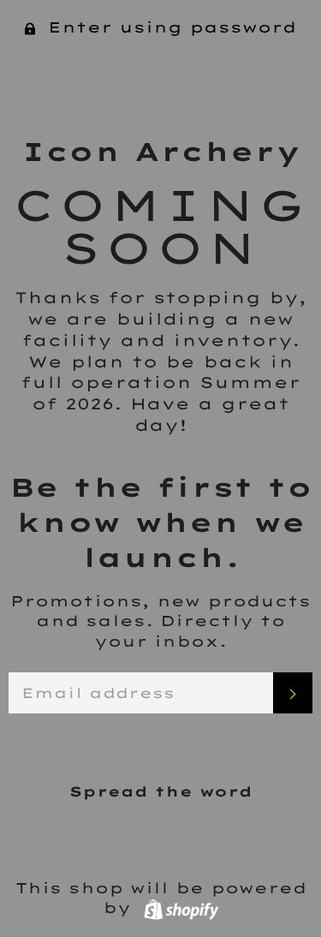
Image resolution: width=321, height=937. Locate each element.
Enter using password (168, 27)
